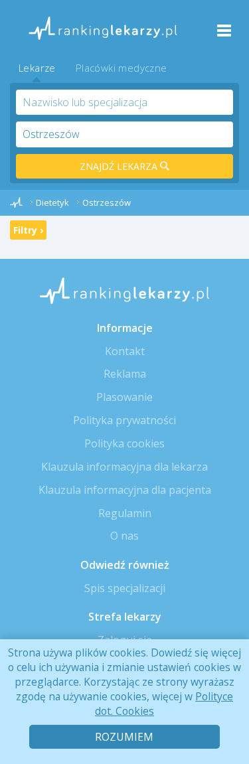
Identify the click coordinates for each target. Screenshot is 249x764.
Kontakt (125, 351)
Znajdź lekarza (120, 166)
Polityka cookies (124, 443)
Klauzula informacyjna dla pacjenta (125, 490)
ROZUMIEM (124, 736)
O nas (124, 535)
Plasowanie (124, 397)
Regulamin (124, 513)
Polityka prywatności (124, 420)
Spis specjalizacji (124, 588)
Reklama (125, 373)
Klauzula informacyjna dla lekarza (124, 466)
